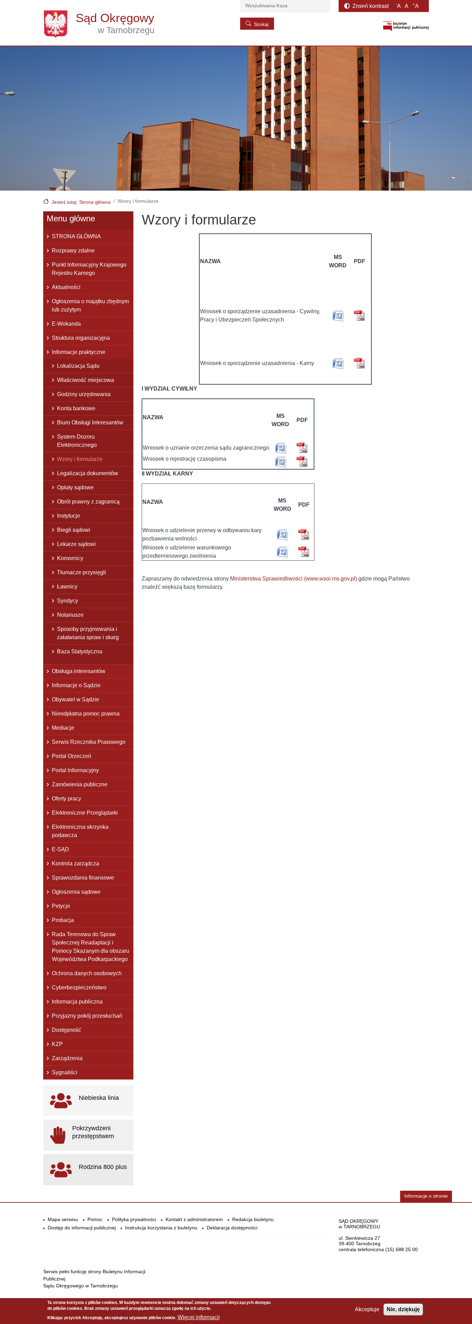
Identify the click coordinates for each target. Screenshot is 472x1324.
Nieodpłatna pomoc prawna (86, 714)
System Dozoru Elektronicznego (77, 441)
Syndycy (67, 601)
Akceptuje (367, 1309)
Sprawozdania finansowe (83, 878)
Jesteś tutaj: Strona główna (81, 202)
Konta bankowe (76, 408)
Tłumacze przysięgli (81, 572)
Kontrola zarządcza (75, 863)
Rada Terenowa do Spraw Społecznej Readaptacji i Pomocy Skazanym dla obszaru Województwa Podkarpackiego (90, 946)
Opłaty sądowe (75, 487)
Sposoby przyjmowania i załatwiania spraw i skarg (88, 633)
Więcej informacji (199, 1317)
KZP (57, 1044)
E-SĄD (60, 849)
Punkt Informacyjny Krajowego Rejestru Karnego (89, 269)
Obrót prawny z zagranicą (88, 502)
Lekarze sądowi (76, 544)
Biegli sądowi (73, 530)
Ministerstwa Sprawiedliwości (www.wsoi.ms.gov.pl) (293, 579)
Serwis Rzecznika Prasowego (88, 742)
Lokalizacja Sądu (78, 366)
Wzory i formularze (80, 459)
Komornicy (70, 558)
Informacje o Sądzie (76, 685)
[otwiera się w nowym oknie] (406, 26)
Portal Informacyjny (75, 770)
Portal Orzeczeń (71, 756)
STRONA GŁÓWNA (76, 236)
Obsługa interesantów (78, 671)
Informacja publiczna (77, 1002)
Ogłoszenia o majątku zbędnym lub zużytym (90, 305)
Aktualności (66, 287)
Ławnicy (67, 586)
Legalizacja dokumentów (87, 473)
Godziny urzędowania (84, 394)
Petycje (61, 906)
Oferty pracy (66, 799)
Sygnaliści (64, 1072)
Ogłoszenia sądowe (76, 892)
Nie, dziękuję (403, 1309)
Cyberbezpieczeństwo (79, 987)
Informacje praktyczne (78, 352)
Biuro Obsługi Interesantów (90, 422)
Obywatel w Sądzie (75, 699)
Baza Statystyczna (79, 651)
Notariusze (70, 615)
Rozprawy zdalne (73, 250)
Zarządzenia (67, 1058)
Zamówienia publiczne (79, 784)
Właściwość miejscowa (85, 380)
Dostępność (66, 1030)
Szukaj (261, 24)
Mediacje (63, 728)
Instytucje (68, 516)
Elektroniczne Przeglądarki (85, 813)
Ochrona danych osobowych (87, 973)
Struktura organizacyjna (81, 338)
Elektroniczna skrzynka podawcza (80, 831)
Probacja (63, 920)
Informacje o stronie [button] (426, 1196)
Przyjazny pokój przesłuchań (87, 1016)
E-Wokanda (66, 324)
